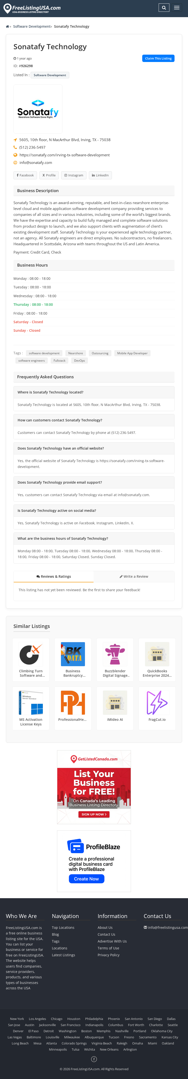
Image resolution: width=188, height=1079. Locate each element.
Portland (139, 1031)
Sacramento (148, 1037)
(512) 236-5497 (32, 147)
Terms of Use (108, 948)
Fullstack (59, 360)
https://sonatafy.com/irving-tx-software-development (65, 154)
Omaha (137, 1043)
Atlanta (51, 1043)
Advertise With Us (112, 941)
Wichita (89, 1049)
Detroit (49, 1031)
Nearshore (75, 353)
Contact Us (106, 934)
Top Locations (63, 927)
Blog (55, 934)
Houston (73, 1019)
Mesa (37, 1043)
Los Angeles (37, 1019)
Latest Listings (63, 955)
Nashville (122, 1031)
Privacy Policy (108, 955)
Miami (152, 1043)
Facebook (27, 175)
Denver (18, 1031)
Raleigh (122, 1043)
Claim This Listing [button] (158, 58)
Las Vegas (15, 1037)
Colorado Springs (74, 1043)
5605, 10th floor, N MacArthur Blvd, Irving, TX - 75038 (65, 139)
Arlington (130, 1049)
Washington (67, 1031)
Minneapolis (58, 1049)
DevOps (79, 360)
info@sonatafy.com (36, 162)
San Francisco (71, 1025)
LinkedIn (102, 175)
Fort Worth (136, 1025)
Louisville (52, 1037)
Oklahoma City (162, 1031)
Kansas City (170, 1037)
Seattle (173, 1025)
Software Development (31, 26)
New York (17, 1019)
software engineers (31, 360)
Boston (86, 1031)
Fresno (129, 1037)
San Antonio (134, 1019)
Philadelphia (94, 1019)
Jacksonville (47, 1025)
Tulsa (75, 1049)
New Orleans (109, 1049)
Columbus (115, 1025)
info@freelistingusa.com (168, 927)
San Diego (155, 1019)
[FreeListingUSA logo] (31, 8)
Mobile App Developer (132, 353)
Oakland (168, 1043)
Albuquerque (94, 1037)
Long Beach (20, 1043)
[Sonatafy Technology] (37, 108)
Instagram (75, 175)
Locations (59, 948)
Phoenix (114, 1019)
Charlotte (156, 1025)
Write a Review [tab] (135, 576)
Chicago (56, 1019)
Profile (51, 175)
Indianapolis (94, 1025)
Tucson (114, 1037)
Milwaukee (72, 1037)
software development (44, 353)
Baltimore (34, 1037)
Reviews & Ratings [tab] (55, 576)
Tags (55, 941)
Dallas (171, 1019)
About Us (105, 927)
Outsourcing (100, 353)
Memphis (103, 1031)
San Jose (14, 1025)
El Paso (33, 1031)
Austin (29, 1025)
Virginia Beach (102, 1043)
